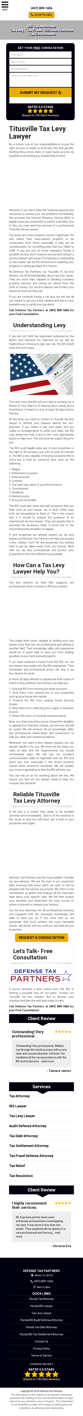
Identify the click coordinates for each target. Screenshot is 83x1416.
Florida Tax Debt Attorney (41, 1327)
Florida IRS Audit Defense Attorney (41, 1320)
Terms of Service (41, 1355)
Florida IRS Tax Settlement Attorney (41, 1334)
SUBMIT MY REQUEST (39, 92)
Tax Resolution (21, 1176)
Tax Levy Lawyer (22, 1116)
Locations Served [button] (41, 1364)
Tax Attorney (19, 1096)
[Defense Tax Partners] (41, 1263)
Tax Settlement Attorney (29, 1146)
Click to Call (43, 14)
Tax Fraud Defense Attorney (31, 1156)
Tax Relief (17, 1166)
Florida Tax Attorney (41, 1298)
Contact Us (41, 1341)
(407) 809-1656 (41, 8)
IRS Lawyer (18, 1106)
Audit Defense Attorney (27, 1126)
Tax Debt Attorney (23, 1136)
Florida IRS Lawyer (41, 1306)
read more (47, 1061)
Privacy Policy (41, 1348)
